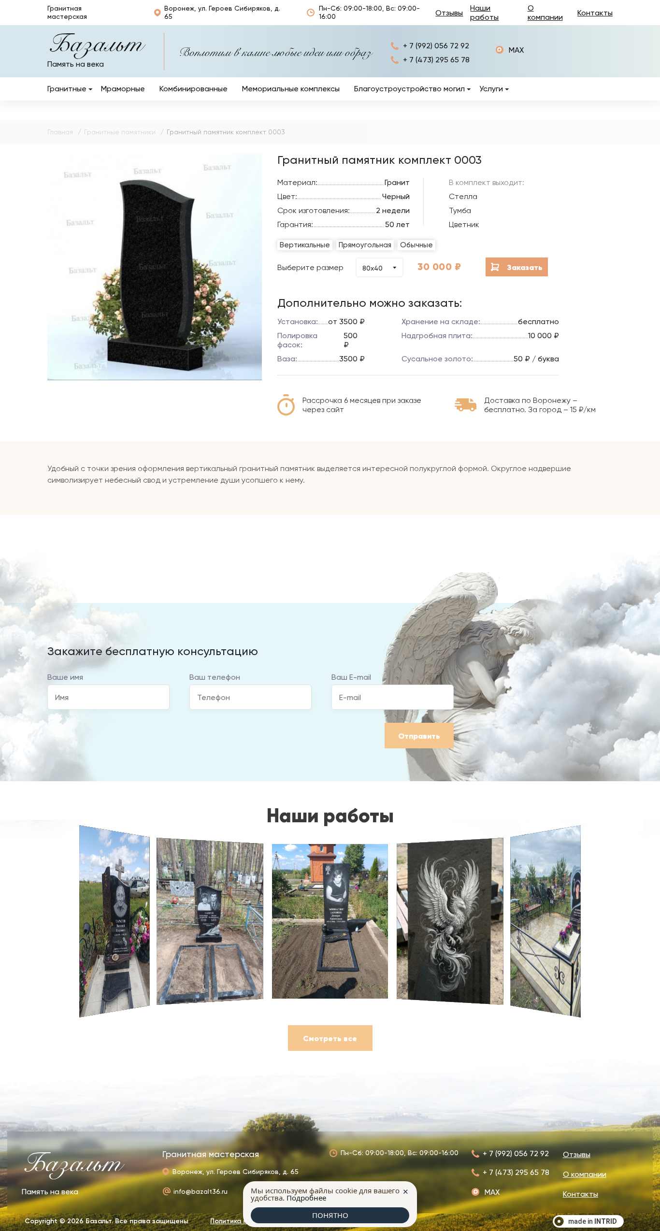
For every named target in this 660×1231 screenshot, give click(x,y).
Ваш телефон (214, 677)
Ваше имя (65, 677)
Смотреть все (330, 1038)
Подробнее (306, 1197)
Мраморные (123, 88)
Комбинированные (193, 88)
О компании (545, 12)
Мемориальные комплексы (291, 88)
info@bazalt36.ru (200, 1191)
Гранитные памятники (120, 132)
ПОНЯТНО (330, 1215)
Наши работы (484, 12)
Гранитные (66, 88)
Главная (60, 132)
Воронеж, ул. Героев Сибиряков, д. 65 (222, 12)
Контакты (595, 12)
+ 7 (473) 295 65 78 (436, 59)
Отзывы (449, 12)
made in (592, 1221)
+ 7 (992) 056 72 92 (436, 45)
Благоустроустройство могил (409, 88)
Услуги (491, 88)
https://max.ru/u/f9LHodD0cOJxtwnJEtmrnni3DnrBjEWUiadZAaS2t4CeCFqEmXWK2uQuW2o (510, 50)
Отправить (419, 736)
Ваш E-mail (351, 677)
